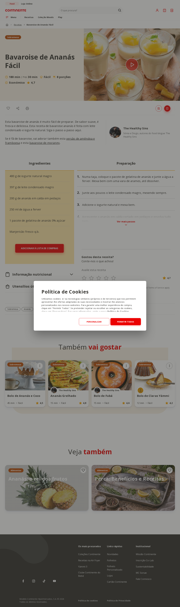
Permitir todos (125, 321)
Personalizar (94, 321)
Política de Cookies (118, 311)
